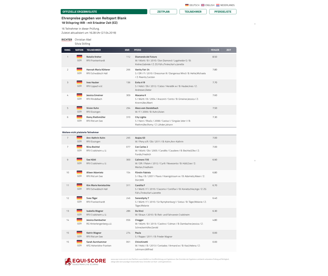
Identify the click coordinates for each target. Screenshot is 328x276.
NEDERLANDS (227, 5)
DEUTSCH (194, 5)
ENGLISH (209, 5)
